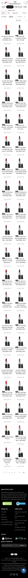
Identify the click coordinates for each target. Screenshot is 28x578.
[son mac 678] (7, 119)
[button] (5, 3)
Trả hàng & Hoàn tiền (20, 527)
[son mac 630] (21, 274)
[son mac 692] (7, 52)
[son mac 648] (7, 252)
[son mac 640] (7, 274)
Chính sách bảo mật (20, 529)
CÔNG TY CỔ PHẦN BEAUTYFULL (14, 558)
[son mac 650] (21, 230)
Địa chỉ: (3, 560)
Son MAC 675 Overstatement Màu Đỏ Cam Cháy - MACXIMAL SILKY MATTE (21, 129)
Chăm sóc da (18, 7)
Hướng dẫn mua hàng (6, 524)
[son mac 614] (7, 341)
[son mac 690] (21, 52)
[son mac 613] (21, 341)
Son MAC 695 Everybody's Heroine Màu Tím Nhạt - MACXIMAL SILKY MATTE (20, 40)
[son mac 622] (21, 297)
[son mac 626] (7, 297)
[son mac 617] (7, 319)
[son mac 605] (7, 408)
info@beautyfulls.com (20, 568)
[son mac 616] (21, 319)
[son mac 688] (21, 74)
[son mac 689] (7, 74)
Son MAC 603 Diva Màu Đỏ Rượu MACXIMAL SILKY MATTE (21, 416)
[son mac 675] (21, 119)
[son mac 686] (7, 96)
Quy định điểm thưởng (7, 522)
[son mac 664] (7, 208)
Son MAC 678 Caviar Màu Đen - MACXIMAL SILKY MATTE (7, 127)
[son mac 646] (21, 252)
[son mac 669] (21, 141)
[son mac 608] (21, 363)
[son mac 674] (7, 141)
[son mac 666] (7, 185)
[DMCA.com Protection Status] (7, 503)
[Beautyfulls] (2, 10)
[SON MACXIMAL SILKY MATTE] (7, 452)
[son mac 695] (21, 30)
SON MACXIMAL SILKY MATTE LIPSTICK (7, 460)
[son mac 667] (21, 163)
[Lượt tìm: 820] (19, 17)
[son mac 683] (21, 96)
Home (3, 7)
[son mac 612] (7, 363)
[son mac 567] (21, 452)
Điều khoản (4, 517)
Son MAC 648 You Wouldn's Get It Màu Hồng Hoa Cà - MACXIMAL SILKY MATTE (7, 262)
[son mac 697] (7, 30)
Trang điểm (10, 7)
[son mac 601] (21, 430)
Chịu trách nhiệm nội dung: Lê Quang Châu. (13, 567)
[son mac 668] (7, 163)
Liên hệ (3, 514)
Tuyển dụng (4, 519)
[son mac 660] (7, 230)
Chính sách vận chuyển (21, 520)
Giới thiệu (3, 512)
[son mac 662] (21, 208)
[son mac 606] (21, 386)
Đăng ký (22, 545)
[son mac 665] (21, 185)
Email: (13, 568)
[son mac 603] (21, 408)
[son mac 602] (7, 430)
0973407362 (8, 568)
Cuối (23, 472)
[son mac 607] (7, 386)
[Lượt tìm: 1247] (11, 17)
